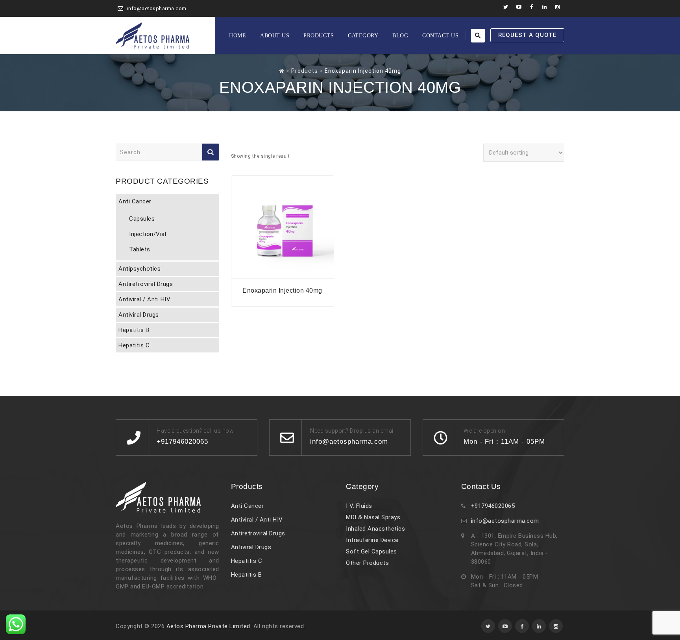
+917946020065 (493, 505)
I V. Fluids (359, 505)
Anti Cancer (135, 201)
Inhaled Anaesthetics (375, 528)
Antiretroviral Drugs (145, 284)
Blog (400, 36)
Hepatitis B (134, 330)
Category (363, 36)
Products (318, 36)
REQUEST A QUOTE (527, 35)
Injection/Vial (147, 234)
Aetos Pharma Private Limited (208, 626)
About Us (274, 36)
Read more (282, 273)
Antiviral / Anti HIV (144, 299)
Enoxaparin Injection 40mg (282, 290)
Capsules (142, 218)
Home (237, 36)
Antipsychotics (139, 268)
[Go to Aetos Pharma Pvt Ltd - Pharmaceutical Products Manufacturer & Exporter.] (282, 71)
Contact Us (440, 36)
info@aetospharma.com (157, 8)
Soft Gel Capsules (371, 551)
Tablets (139, 249)
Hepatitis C (134, 345)
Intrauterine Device (372, 540)
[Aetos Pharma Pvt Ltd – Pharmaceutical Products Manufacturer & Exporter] (153, 35)
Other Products (367, 562)
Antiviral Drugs (138, 314)
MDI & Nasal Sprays (373, 517)
